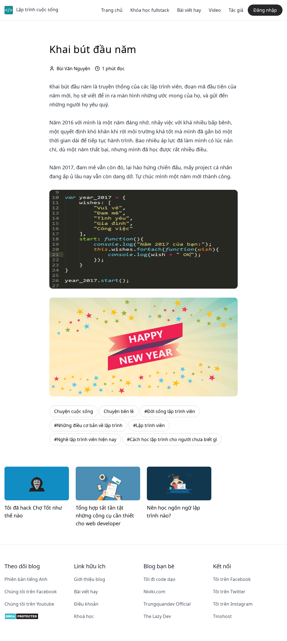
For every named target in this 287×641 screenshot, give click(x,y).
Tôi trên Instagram (233, 604)
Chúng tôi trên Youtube (29, 604)
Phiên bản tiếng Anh (25, 579)
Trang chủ (111, 10)
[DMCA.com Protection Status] (39, 616)
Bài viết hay (189, 10)
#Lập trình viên (149, 425)
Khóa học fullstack (149, 10)
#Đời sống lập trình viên (169, 411)
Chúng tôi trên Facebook (30, 591)
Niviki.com (154, 591)
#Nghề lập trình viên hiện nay (85, 439)
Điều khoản (86, 604)
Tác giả (236, 10)
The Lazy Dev (157, 616)
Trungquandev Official (167, 604)
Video (215, 10)
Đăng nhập (265, 10)
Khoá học (84, 616)
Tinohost (222, 616)
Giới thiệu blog (89, 579)
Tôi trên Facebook (232, 579)
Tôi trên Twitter (229, 591)
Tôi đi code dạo (159, 579)
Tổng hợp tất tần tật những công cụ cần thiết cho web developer (105, 515)
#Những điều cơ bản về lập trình (88, 425)
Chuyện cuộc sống (73, 411)
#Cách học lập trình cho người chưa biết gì (172, 439)
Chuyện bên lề (119, 411)
